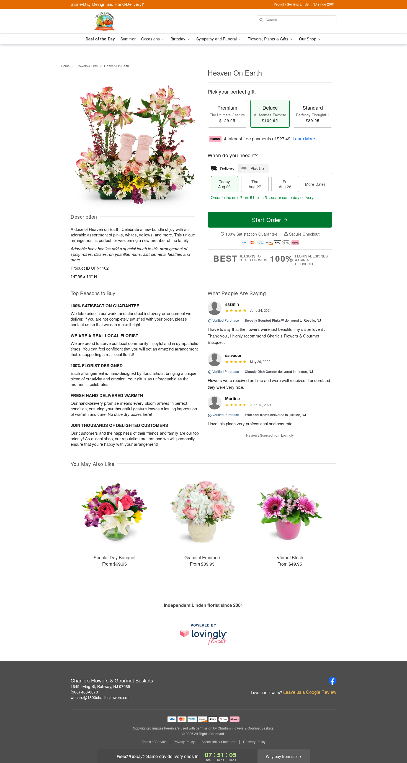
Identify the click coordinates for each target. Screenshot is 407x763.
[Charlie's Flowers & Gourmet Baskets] (110, 21)
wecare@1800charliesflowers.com (101, 697)
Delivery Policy (254, 741)
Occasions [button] (151, 39)
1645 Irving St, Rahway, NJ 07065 (100, 686)
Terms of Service (154, 741)
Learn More (304, 138)
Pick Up (257, 168)
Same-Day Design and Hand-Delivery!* (108, 4)
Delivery (227, 168)
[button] (392, 739)
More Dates (315, 184)
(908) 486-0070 (84, 692)
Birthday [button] (178, 39)
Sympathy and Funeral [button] (217, 39)
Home (65, 65)
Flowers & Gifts (87, 65)
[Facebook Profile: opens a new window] (332, 681)
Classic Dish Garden (261, 371)
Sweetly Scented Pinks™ (264, 320)
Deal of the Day (100, 39)
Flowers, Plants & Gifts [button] (268, 39)
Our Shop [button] (308, 39)
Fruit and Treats (257, 414)
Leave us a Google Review (309, 692)
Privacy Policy (184, 741)
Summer (128, 39)
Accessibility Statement (219, 741)
